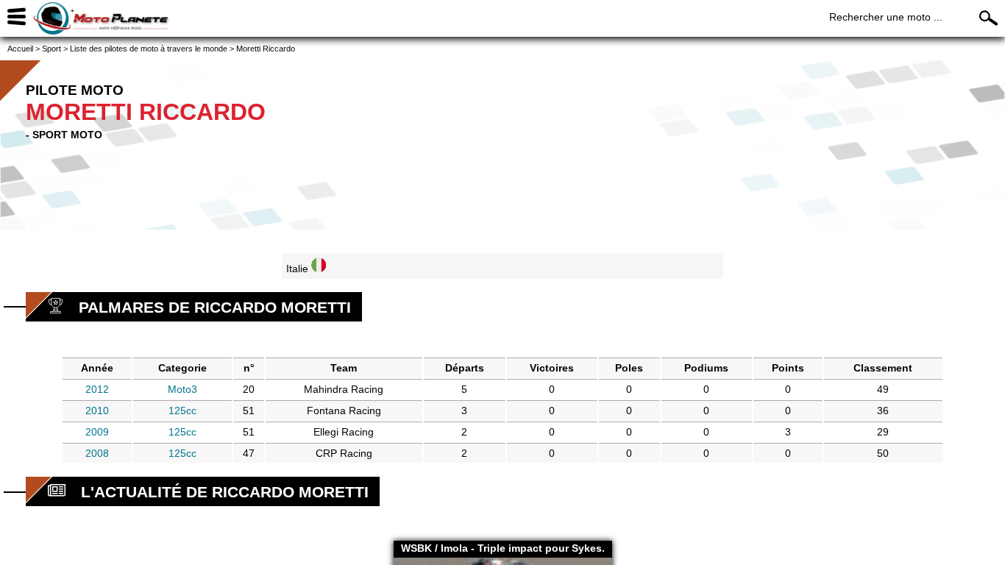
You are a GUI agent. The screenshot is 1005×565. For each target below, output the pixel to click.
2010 (97, 410)
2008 (97, 453)
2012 (97, 389)
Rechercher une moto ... (885, 17)
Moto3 (182, 389)
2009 (97, 432)
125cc (182, 410)
